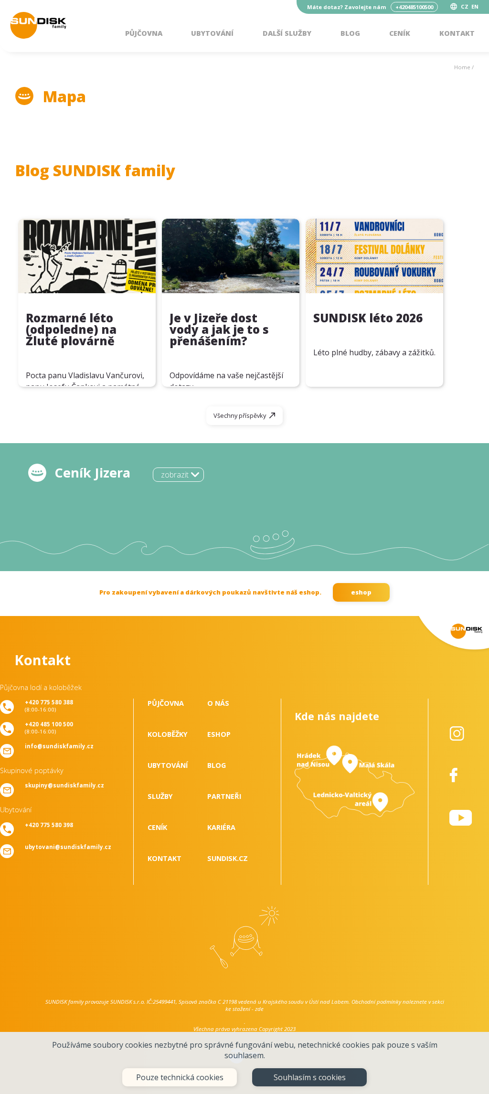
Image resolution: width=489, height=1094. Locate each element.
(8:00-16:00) (49, 706)
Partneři (224, 796)
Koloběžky (168, 734)
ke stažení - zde (244, 1008)
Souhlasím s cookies (310, 1077)
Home (462, 67)
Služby (160, 796)
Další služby (287, 33)
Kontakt (457, 33)
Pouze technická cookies (179, 1077)
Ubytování (212, 33)
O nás (218, 703)
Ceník (399, 33)
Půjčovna (143, 33)
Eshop (219, 734)
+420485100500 (414, 7)
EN (474, 6)
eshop (361, 592)
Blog (350, 33)
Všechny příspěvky (239, 415)
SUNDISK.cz (227, 858)
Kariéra (221, 827)
